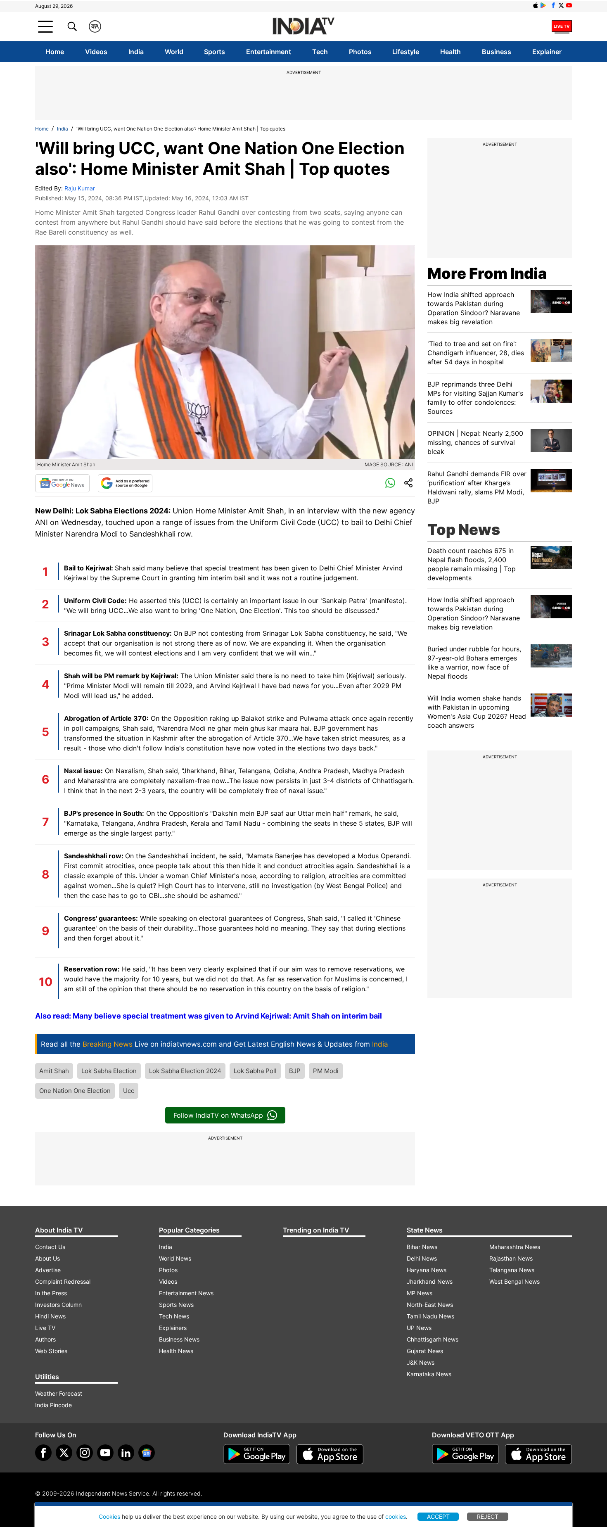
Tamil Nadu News (430, 1316)
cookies (395, 1516)
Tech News (174, 1316)
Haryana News (426, 1269)
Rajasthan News (511, 1258)
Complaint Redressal (62, 1281)
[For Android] (465, 1454)
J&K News (420, 1362)
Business (496, 51)
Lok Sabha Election (109, 1071)
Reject (487, 1516)
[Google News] (62, 483)
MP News (419, 1293)
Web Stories (51, 1350)
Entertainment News (186, 1293)
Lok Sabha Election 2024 (185, 1071)
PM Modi (326, 1071)
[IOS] (535, 5)
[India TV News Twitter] (561, 5)
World (174, 51)
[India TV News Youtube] (569, 5)
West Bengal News (514, 1281)
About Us (47, 1258)
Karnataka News (429, 1373)
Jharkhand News (430, 1281)
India (136, 51)
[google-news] (146, 1452)
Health (450, 51)
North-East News (430, 1304)
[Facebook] (43, 1452)
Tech (320, 51)
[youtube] (105, 1452)
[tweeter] (64, 1452)
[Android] (543, 5)
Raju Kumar (79, 188)
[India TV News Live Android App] (256, 1454)
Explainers (173, 1327)
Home (54, 51)
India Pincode (53, 1404)
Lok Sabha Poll (255, 1071)
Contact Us (50, 1246)
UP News (419, 1327)
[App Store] (329, 1454)
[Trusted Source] (125, 483)
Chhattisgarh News (432, 1339)
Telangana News (511, 1269)
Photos (360, 51)
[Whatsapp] (390, 483)
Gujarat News (425, 1350)
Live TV (45, 1327)
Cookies (109, 1516)
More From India (487, 273)
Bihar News (422, 1246)
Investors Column (58, 1304)
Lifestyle (405, 51)
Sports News (176, 1304)
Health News (176, 1350)
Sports (214, 51)
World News (175, 1258)
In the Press (51, 1293)
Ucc (128, 1091)
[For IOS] (538, 1454)
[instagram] (84, 1452)
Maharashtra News (514, 1246)
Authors (45, 1339)
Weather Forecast (58, 1393)
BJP (295, 1071)
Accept (438, 1516)
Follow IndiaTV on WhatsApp (218, 1115)
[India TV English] (303, 27)
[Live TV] (562, 26)
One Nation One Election (75, 1091)
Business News (179, 1339)
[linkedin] (126, 1452)
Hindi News (50, 1316)
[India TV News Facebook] (553, 5)
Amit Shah (54, 1071)
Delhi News (422, 1258)
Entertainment (268, 51)
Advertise (48, 1269)
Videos (96, 51)
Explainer (547, 51)
